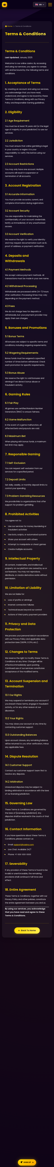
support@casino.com (24, 844)
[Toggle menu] (50, 4)
